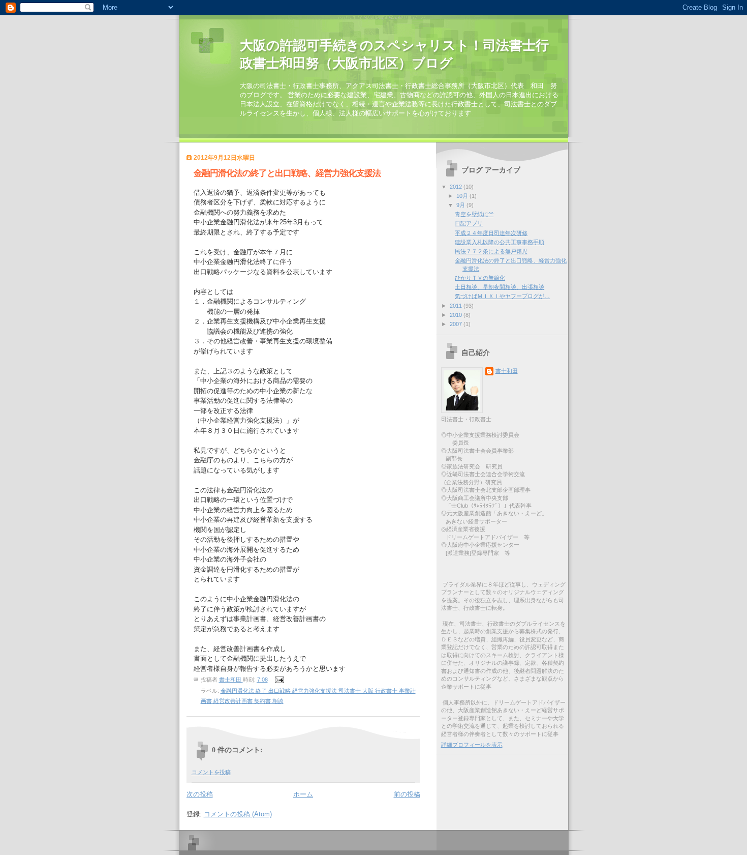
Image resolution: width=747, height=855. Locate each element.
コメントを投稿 (211, 772)
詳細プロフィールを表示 (472, 745)
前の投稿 (407, 794)
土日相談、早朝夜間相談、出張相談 (499, 287)
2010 (456, 315)
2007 (456, 324)
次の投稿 (199, 794)
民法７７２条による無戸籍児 (491, 251)
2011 (456, 306)
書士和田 (506, 371)
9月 (461, 205)
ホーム (303, 794)
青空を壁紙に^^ (474, 214)
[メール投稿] (279, 679)
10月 (463, 196)
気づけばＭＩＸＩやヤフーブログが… (502, 296)
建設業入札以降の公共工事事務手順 (499, 242)
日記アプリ (469, 223)
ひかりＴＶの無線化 (480, 278)
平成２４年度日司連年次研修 (491, 233)
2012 (456, 187)
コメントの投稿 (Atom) (238, 814)
